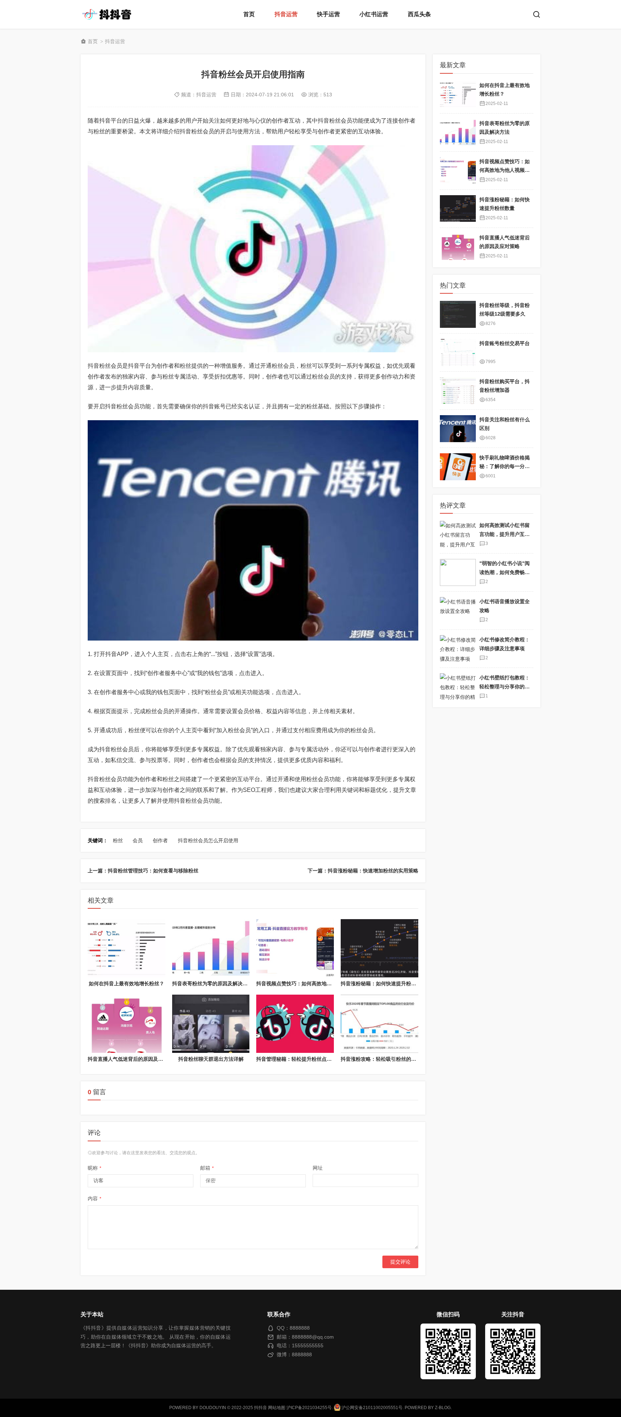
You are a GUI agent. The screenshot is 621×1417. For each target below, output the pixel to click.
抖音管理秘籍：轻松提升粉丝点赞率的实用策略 (309, 1059)
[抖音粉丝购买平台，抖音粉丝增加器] (458, 390)
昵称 (94, 1168)
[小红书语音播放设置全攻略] (458, 610)
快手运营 (328, 14)
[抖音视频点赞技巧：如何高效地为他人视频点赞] (295, 948)
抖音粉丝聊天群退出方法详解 (211, 1059)
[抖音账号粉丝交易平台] (458, 352)
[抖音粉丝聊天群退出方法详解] (211, 1024)
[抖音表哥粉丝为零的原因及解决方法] (211, 948)
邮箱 (207, 1168)
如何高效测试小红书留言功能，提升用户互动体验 (504, 534)
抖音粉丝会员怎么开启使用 (208, 840)
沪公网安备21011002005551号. (372, 1407)
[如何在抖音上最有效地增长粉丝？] (126, 948)
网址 (318, 1168)
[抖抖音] (109, 14)
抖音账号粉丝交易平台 (504, 343)
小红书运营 (373, 14)
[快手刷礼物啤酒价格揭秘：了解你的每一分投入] (458, 466)
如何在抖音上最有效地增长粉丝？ (126, 983)
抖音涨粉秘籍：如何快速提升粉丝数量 (383, 983)
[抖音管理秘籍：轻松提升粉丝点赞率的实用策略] (295, 1024)
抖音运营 (286, 14)
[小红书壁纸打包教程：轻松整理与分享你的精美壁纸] (458, 686)
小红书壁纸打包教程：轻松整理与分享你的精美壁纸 (504, 686)
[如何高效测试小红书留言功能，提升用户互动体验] (458, 534)
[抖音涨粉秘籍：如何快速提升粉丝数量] (379, 948)
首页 (249, 14)
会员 (138, 840)
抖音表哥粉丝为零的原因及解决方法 (212, 983)
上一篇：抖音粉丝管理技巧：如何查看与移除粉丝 (143, 870)
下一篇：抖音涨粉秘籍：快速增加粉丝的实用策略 (363, 870)
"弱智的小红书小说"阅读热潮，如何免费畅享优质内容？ (504, 572)
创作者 (160, 840)
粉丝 (118, 840)
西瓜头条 (419, 14)
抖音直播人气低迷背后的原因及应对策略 (133, 1059)
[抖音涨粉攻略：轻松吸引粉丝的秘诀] (379, 1024)
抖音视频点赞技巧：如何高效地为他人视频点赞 (309, 983)
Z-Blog (443, 1407)
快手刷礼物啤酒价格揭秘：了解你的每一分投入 (504, 466)
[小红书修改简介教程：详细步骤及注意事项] (458, 648)
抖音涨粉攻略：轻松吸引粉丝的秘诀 (381, 1059)
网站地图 (276, 1407)
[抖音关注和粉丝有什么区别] (458, 428)
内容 (94, 1198)
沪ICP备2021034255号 (309, 1407)
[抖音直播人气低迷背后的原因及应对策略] (126, 1024)
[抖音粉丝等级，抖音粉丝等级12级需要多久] (458, 314)
